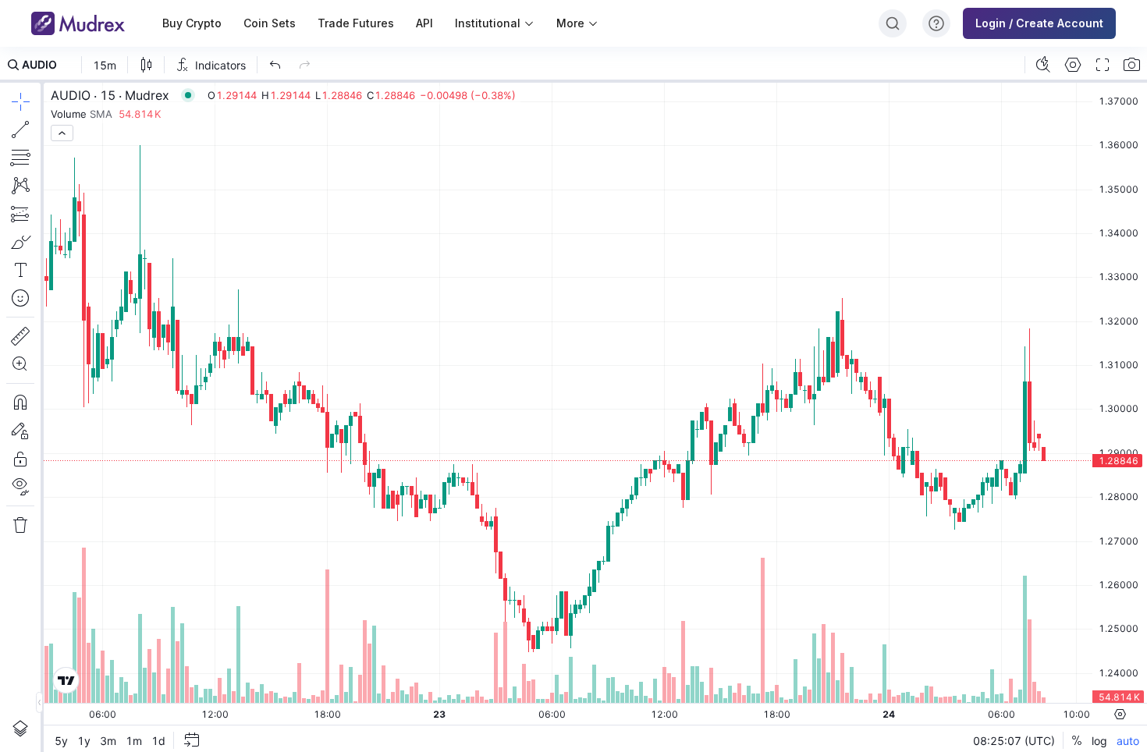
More (570, 23)
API (424, 23)
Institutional (487, 23)
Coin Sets (269, 23)
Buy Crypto (192, 23)
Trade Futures (356, 23)
